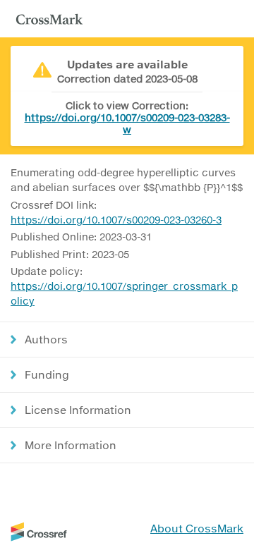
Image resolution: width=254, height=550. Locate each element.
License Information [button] (78, 409)
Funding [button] (47, 374)
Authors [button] (46, 339)
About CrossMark (196, 528)
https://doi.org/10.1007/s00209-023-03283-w (127, 123)
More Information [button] (70, 445)
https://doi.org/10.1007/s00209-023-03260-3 (116, 220)
